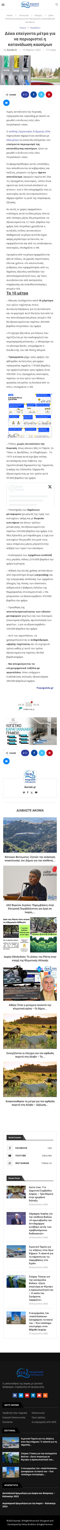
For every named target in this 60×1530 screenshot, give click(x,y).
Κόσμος (38, 15)
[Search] (56, 4)
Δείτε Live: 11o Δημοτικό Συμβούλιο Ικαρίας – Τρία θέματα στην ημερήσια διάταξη (41, 1194)
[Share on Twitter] (41, 94)
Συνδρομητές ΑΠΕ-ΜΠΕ (44, 1422)
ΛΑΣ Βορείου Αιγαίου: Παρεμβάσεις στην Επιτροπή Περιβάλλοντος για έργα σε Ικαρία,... (30, 909)
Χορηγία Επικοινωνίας (13, 1417)
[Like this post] (26, 94)
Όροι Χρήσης (38, 1417)
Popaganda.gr (45, 687)
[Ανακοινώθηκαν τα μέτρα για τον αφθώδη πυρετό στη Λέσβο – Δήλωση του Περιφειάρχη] (30, 1079)
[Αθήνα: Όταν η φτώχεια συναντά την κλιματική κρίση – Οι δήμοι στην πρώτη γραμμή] (30, 983)
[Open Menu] (3, 4)
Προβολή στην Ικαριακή (14, 1413)
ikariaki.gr (12, 49)
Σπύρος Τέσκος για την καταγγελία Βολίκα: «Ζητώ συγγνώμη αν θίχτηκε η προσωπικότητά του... (39, 1456)
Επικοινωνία (38, 1413)
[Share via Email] (6, 103)
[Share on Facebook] (33, 94)
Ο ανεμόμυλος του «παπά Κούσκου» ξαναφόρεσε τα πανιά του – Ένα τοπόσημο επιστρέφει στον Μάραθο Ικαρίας (40, 1321)
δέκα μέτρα (12, 139)
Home (9, 15)
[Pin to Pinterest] (49, 94)
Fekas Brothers (29, 1524)
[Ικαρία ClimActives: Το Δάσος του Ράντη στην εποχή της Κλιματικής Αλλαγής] (30, 934)
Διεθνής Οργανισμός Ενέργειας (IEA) (29, 131)
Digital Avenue (46, 1524)
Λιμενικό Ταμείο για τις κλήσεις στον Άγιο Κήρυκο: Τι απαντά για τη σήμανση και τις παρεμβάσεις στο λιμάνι (41, 1255)
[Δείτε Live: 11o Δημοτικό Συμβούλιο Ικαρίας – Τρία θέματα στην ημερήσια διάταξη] (16, 1192)
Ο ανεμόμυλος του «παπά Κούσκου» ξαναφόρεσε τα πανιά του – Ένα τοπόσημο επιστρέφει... (39, 1471)
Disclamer (7, 1422)
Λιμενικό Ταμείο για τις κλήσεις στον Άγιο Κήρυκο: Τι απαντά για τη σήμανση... (39, 1441)
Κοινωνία (23, 15)
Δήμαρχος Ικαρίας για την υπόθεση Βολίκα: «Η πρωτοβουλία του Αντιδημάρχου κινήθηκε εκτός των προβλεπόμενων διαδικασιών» (40, 1223)
